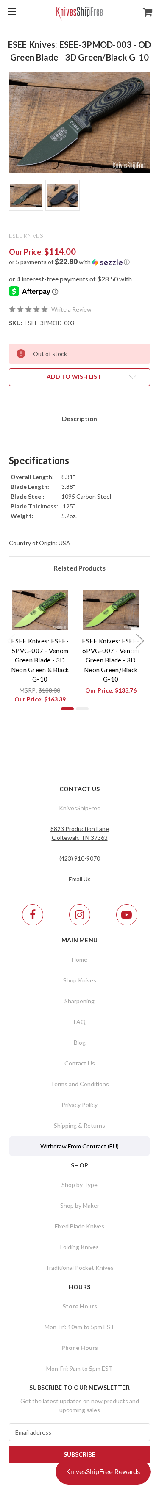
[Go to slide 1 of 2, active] (67, 708)
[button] (79, 262)
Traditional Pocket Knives (79, 1267)
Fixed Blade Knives (79, 1226)
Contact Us (79, 1063)
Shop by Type (79, 1184)
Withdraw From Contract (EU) (79, 1146)
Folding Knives (79, 1246)
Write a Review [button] (71, 309)
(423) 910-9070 (79, 858)
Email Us (80, 879)
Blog (80, 1042)
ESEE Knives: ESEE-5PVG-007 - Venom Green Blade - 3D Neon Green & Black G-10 (40, 660)
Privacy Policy (79, 1104)
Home (79, 959)
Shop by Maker (79, 1205)
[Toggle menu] (11, 11)
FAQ (80, 1021)
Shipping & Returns (79, 1125)
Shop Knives (79, 980)
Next (139, 640)
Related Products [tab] (80, 568)
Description (79, 418)
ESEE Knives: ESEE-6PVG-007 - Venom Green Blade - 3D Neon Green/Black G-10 (110, 660)
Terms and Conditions (79, 1083)
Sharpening (79, 1001)
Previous (11, 640)
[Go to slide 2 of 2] (82, 708)
